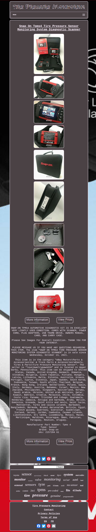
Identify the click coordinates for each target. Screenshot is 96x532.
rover (52, 475)
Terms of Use (49, 517)
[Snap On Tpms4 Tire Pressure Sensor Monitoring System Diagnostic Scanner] (48, 54)
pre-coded (53, 490)
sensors (30, 485)
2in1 (32, 490)
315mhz (55, 486)
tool (81, 485)
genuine (55, 495)
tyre (41, 484)
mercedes (80, 475)
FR (52, 521)
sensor (27, 473)
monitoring (52, 479)
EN (45, 521)
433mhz (77, 490)
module (30, 480)
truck (62, 491)
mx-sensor (72, 485)
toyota (16, 475)
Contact (49, 509)
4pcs (59, 475)
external (18, 485)
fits (68, 490)
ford (81, 480)
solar (66, 480)
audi (62, 486)
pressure (40, 495)
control (25, 491)
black (46, 475)
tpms (41, 489)
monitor (20, 479)
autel (75, 479)
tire (27, 495)
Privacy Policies (49, 513)
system (68, 474)
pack (49, 486)
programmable (68, 497)
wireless (37, 475)
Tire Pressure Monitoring (48, 506)
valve (38, 479)
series (18, 491)
